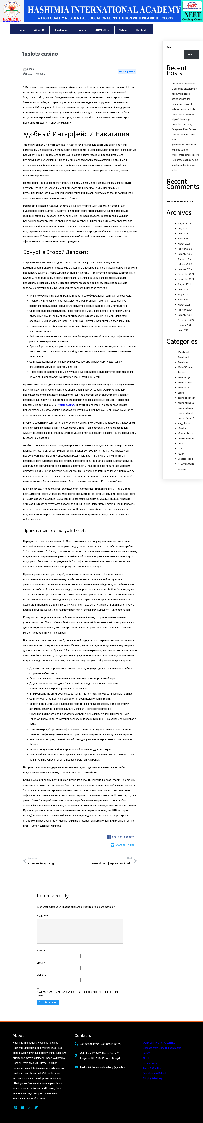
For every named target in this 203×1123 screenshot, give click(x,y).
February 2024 (185, 310)
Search (170, 47)
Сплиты (182, 469)
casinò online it (185, 413)
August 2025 (184, 259)
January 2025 (185, 269)
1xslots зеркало (66, 404)
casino (181, 392)
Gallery (146, 1053)
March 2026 (184, 244)
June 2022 (183, 330)
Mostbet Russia (185, 433)
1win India (183, 362)
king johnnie (184, 423)
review (181, 453)
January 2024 (185, 315)
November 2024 (186, 279)
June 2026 (183, 233)
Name (41, 951)
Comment (43, 916)
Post (180, 448)
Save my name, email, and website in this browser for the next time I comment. (78, 994)
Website (41, 975)
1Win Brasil (183, 352)
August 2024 (184, 284)
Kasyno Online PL (186, 418)
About (146, 1058)
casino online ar (185, 408)
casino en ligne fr (186, 398)
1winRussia (183, 387)
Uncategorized (127, 71)
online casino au (186, 438)
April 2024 (183, 299)
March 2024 (184, 305)
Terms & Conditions (153, 1068)
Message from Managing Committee (162, 1047)
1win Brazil (183, 357)
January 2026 (185, 254)
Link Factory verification (183, 83)
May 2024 (183, 294)
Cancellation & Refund (154, 1073)
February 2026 (185, 249)
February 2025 (185, 264)
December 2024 (186, 274)
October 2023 (185, 325)
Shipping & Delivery (152, 1078)
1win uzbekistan (186, 382)
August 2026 (184, 223)
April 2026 (183, 238)
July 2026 (183, 228)
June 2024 (183, 289)
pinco (180, 443)
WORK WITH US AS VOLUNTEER (159, 1042)
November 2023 (186, 320)
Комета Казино (186, 464)
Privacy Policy (150, 1063)
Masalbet (182, 428)
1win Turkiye (184, 377)
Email (41, 963)
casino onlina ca (186, 403)
